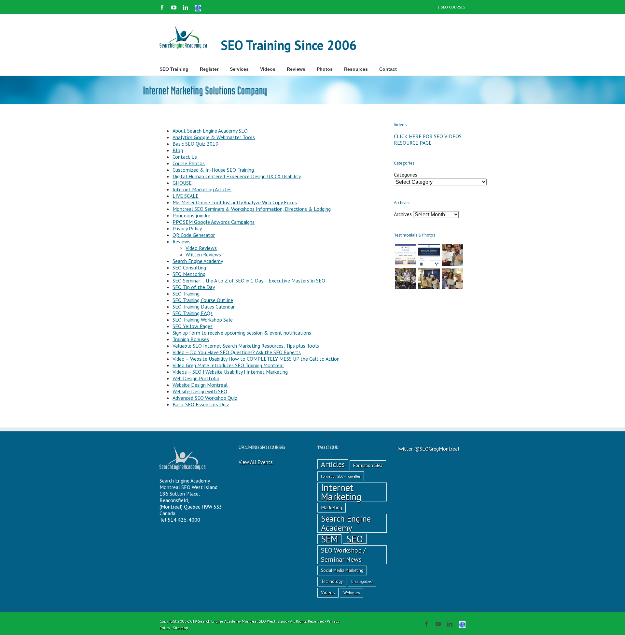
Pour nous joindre (191, 215)
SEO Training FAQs (193, 313)
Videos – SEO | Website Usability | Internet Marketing (230, 371)
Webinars (351, 593)
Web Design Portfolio (196, 378)
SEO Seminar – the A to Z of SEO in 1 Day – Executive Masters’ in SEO (249, 280)
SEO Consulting (189, 267)
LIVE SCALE (186, 196)
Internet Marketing (341, 492)
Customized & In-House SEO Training (213, 169)
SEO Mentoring (189, 274)
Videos (267, 69)
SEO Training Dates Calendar (204, 306)
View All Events (256, 462)
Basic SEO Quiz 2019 (195, 143)
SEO (354, 539)
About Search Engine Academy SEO (210, 130)
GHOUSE (182, 183)
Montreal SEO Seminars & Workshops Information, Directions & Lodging (252, 209)
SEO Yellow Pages (193, 326)
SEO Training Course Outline (203, 300)
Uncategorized (362, 581)
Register (209, 69)
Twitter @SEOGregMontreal (427, 448)
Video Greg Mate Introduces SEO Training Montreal (228, 365)
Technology (332, 581)
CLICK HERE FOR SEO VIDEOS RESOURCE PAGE (428, 139)
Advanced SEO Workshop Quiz (205, 398)
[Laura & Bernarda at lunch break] (405, 278)
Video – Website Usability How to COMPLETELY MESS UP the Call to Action (256, 358)
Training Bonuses (191, 339)
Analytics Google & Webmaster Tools (214, 137)
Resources (356, 69)
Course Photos (189, 163)
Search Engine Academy (198, 261)
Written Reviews (203, 254)
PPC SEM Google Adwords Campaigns (214, 222)
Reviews (296, 69)
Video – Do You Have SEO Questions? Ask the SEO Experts (237, 352)
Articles (333, 464)
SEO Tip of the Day (194, 287)
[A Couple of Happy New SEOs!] (452, 278)
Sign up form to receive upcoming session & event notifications (242, 332)
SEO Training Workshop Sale (203, 319)
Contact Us (185, 156)
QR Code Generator (194, 235)
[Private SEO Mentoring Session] (429, 278)
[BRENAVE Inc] (405, 255)
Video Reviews (201, 248)
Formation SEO (367, 465)
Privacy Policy (187, 228)
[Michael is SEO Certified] (452, 255)
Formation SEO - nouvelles (340, 476)
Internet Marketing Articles (202, 189)
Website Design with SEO (200, 391)
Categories (405, 174)
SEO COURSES (453, 7)
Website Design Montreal (200, 385)
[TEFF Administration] (429, 255)
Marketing (331, 507)
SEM (329, 539)
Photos (325, 69)
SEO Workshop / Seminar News (343, 554)
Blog (178, 150)
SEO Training (186, 293)
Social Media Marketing (342, 570)
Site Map (180, 627)
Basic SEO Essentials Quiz (201, 404)
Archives (403, 214)
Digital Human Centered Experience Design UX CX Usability (237, 176)
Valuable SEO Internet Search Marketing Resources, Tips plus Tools (246, 345)
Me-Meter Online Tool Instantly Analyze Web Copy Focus (235, 202)
